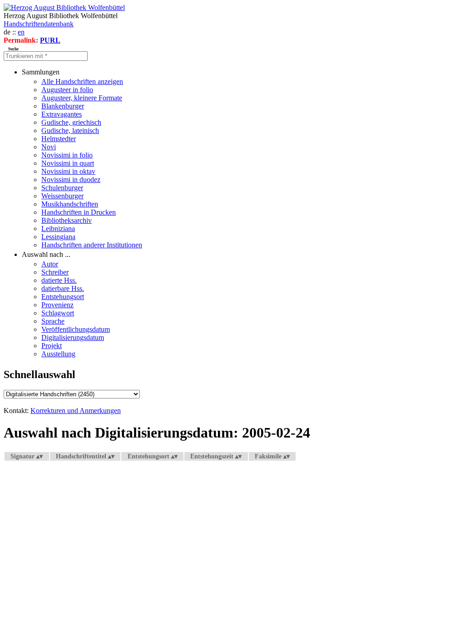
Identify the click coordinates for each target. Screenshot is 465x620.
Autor (49, 264)
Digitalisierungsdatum (72, 337)
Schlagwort (57, 313)
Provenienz (57, 305)
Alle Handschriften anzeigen (82, 81)
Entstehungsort (62, 296)
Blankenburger (62, 106)
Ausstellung (58, 354)
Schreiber (55, 272)
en (21, 32)
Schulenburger (62, 188)
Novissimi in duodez (70, 179)
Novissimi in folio (67, 155)
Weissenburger (62, 196)
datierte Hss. (59, 280)
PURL (50, 40)
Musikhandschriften (69, 204)
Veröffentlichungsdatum (75, 329)
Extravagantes (61, 114)
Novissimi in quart (67, 163)
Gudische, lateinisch (70, 130)
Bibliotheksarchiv (66, 220)
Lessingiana (58, 237)
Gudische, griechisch (71, 122)
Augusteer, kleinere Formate (81, 98)
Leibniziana (58, 228)
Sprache (52, 321)
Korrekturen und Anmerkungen (75, 410)
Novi (48, 147)
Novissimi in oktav (68, 171)
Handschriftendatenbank (39, 24)
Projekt (51, 345)
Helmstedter (58, 139)
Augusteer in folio (67, 89)
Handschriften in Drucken (78, 212)
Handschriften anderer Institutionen (91, 245)
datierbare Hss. (62, 288)
